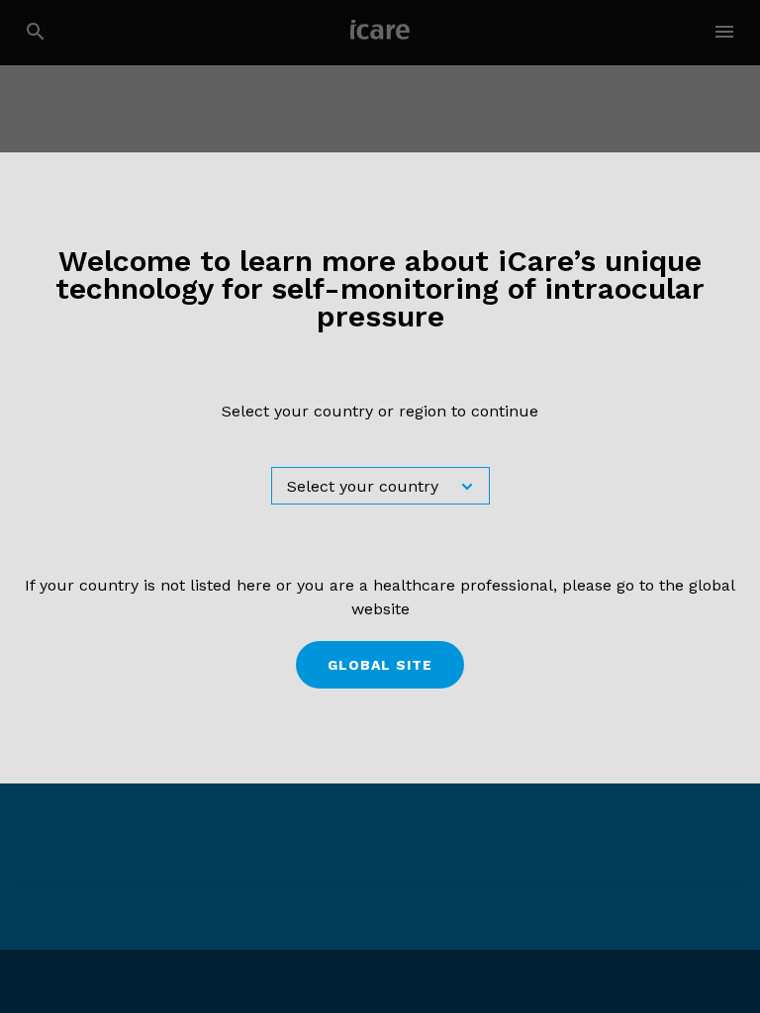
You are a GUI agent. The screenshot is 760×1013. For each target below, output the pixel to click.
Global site (380, 665)
